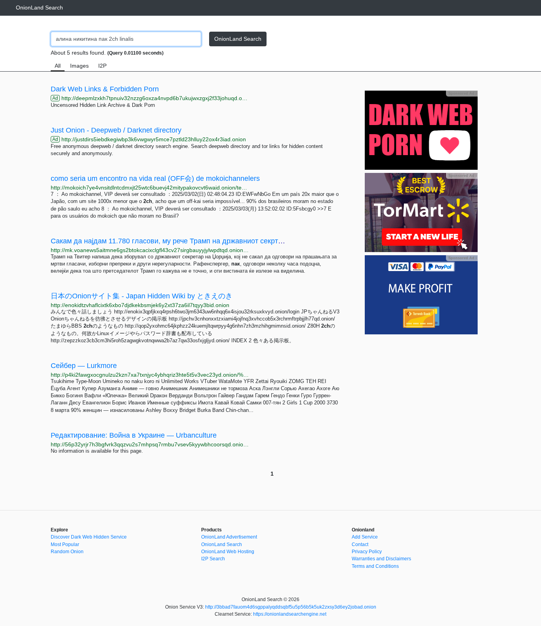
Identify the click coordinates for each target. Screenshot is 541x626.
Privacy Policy (367, 551)
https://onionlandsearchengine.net (289, 614)
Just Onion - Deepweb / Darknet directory (116, 130)
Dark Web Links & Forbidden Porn (105, 89)
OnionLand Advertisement (229, 537)
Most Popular (65, 544)
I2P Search (213, 558)
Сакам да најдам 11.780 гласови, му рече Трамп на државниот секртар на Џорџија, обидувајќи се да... (221, 241)
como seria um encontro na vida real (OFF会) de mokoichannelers (155, 178)
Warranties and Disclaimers (381, 558)
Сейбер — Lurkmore (84, 366)
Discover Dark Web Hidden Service (89, 537)
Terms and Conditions (375, 566)
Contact (360, 544)
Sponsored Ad (462, 93)
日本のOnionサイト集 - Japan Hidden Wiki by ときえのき (141, 296)
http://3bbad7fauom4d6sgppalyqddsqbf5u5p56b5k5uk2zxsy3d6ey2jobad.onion (290, 607)
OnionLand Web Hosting (227, 551)
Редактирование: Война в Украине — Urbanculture (134, 435)
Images (79, 66)
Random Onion (67, 551)
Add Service (365, 537)
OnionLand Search (39, 7)
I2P (102, 66)
